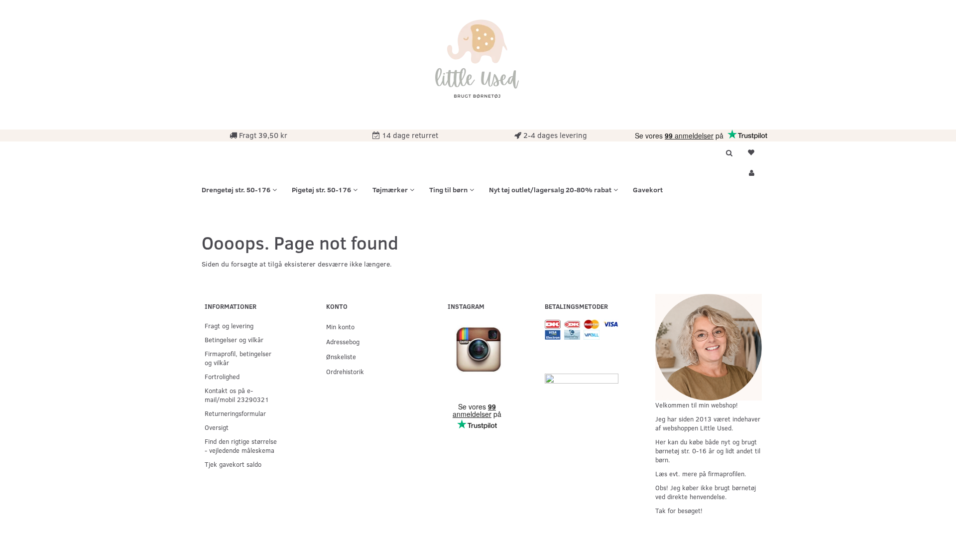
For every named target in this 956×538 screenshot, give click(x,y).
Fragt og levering (229, 325)
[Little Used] (478, 63)
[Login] (751, 171)
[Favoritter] (751, 151)
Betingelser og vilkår (234, 339)
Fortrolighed (222, 376)
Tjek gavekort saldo (233, 464)
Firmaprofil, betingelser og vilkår (238, 358)
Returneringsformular (235, 413)
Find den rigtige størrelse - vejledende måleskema (241, 445)
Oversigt (217, 427)
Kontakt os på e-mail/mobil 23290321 (237, 395)
